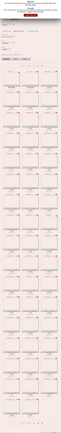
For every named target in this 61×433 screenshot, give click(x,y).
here (34, 5)
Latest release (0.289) (33, 31)
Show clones (20, 31)
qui (42, 12)
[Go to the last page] (42, 65)
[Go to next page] (38, 65)
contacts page (54, 432)
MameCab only (7, 31)
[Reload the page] (34, 65)
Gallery (15, 19)
